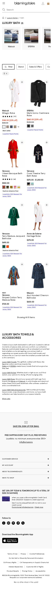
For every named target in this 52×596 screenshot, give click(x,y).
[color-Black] (28, 126)
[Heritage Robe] (38, 216)
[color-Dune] (15, 126)
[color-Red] (4, 187)
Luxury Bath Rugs (8, 379)
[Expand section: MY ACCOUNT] (26, 465)
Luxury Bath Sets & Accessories (14, 390)
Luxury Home (12, 18)
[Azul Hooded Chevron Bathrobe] (38, 275)
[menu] (3, 3)
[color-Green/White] (4, 246)
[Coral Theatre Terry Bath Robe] (38, 153)
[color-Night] (11, 126)
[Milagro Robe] (13, 93)
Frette (4, 366)
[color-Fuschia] (15, 187)
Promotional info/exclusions (22, 507)
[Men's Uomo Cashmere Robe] (38, 93)
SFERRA (13, 366)
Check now (39, 507)
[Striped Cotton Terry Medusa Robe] (13, 275)
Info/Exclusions (26, 442)
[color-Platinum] (7, 126)
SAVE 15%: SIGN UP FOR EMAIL (26, 426)
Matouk (22, 381)
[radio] (4, 127)
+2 (18, 127)
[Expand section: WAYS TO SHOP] (26, 478)
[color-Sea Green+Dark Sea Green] (32, 184)
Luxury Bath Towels (9, 362)
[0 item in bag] (48, 3)
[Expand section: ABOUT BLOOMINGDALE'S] (26, 471)
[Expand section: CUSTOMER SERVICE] (26, 459)
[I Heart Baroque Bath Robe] (13, 153)
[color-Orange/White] (7, 246)
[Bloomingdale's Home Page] (24, 3)
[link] (13, 122)
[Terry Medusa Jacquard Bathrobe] (13, 216)
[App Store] (10, 540)
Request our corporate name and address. (26, 577)
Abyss (13, 381)
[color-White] (4, 126)
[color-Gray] (32, 126)
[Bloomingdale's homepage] (3, 18)
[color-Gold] (11, 187)
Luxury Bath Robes (9, 373)
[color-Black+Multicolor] (28, 184)
